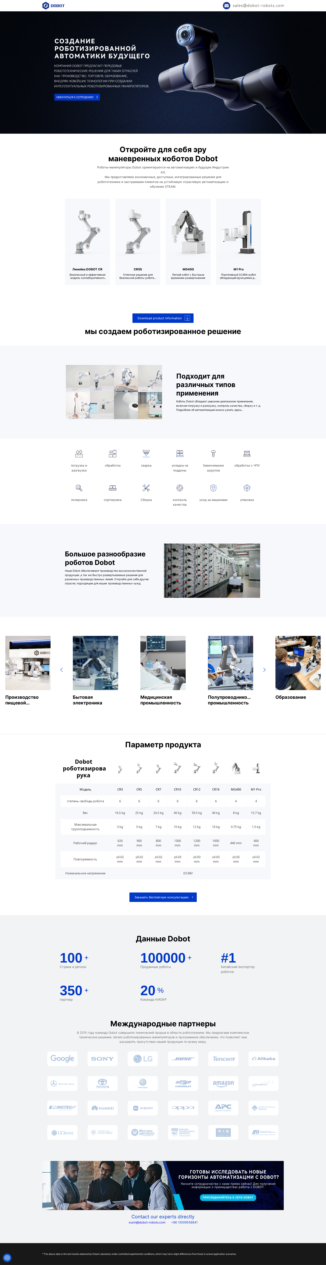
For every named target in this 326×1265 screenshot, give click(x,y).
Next (264, 669)
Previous (61, 669)
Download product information (160, 318)
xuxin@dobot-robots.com (147, 1222)
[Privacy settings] (7, 1257)
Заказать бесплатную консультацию (162, 897)
